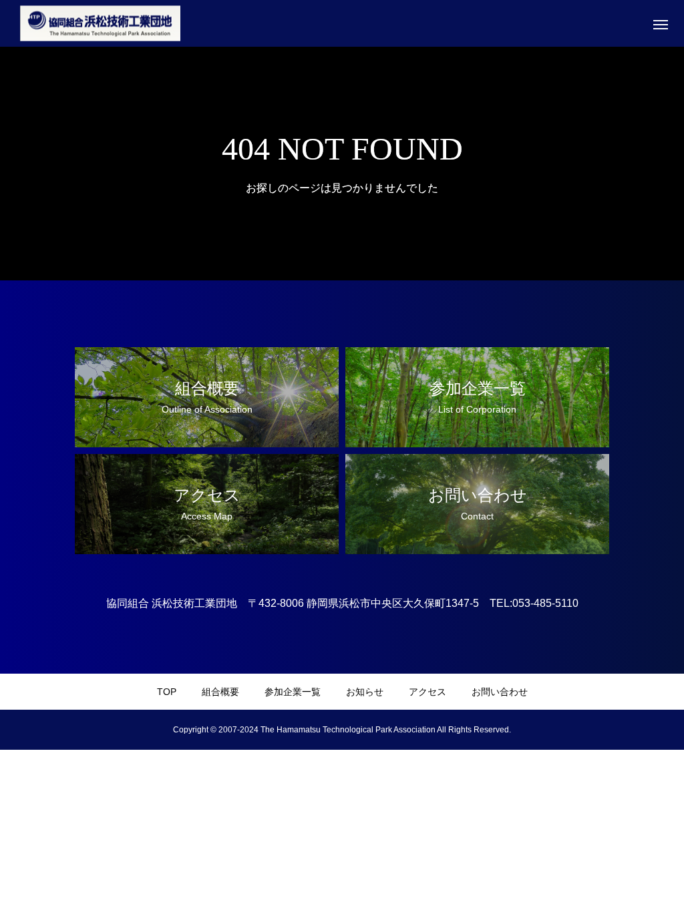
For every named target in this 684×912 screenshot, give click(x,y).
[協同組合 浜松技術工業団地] (100, 23)
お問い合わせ (500, 691)
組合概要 (220, 691)
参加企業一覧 (293, 691)
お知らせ (364, 691)
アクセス (427, 691)
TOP (166, 691)
